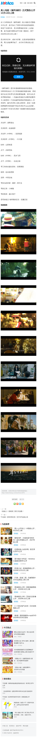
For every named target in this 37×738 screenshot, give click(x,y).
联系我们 (12, 726)
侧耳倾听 (14, 499)
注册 (25, 3)
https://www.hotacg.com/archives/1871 (13, 493)
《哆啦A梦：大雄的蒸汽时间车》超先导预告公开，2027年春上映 (24, 540)
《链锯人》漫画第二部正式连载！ (12, 511)
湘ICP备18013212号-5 (16, 730)
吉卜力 (22, 499)
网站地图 (25, 726)
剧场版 (3, 17)
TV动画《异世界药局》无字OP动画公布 (14, 517)
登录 (21, 3)
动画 (15, 663)
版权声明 (18, 726)
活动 (15, 645)
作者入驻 (5, 726)
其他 (15, 636)
